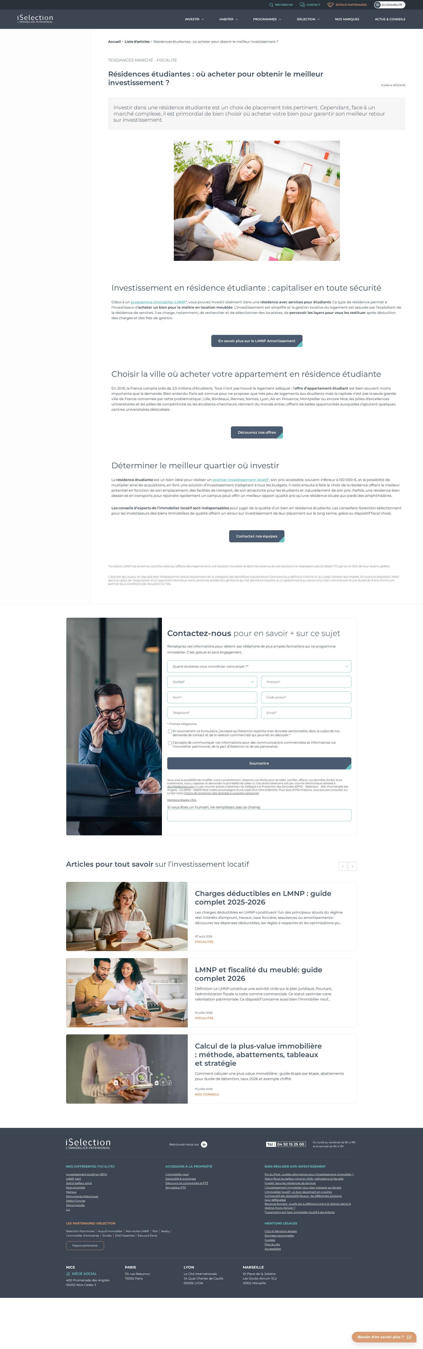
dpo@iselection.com (181, 786)
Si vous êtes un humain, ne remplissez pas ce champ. (214, 807)
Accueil (114, 41)
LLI (68, 1209)
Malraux (71, 1192)
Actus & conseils (390, 19)
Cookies (270, 1240)
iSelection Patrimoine (80, 1231)
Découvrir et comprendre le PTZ (186, 1183)
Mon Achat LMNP (137, 1231)
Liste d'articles (137, 41)
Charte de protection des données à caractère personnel (221, 793)
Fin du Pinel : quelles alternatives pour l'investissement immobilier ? (309, 1174)
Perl (155, 1231)
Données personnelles (279, 1235)
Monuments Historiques (82, 1196)
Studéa (107, 1235)
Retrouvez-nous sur (184, 1144)
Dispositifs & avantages (180, 1178)
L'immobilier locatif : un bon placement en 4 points (298, 1192)
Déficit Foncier (75, 1200)
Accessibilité (392, 4)
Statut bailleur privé (79, 1183)
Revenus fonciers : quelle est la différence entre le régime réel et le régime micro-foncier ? (308, 1205)
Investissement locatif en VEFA (86, 1174)
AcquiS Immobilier (110, 1231)
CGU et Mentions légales (281, 1231)
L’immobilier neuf (177, 1174)
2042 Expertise (124, 1235)
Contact (313, 4)
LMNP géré (73, 1178)
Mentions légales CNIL (182, 800)
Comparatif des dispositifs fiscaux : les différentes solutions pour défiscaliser (303, 1198)
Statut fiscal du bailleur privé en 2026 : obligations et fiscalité (304, 1178)
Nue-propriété (75, 1187)
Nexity (165, 1231)
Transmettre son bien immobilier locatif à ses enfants (300, 1212)
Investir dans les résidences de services (290, 1183)
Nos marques (347, 19)
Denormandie (75, 1205)
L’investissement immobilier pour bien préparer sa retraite (303, 1187)
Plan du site (272, 1244)
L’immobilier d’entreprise (82, 1235)
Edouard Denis (147, 1235)
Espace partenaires (351, 4)
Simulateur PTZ (175, 1187)
